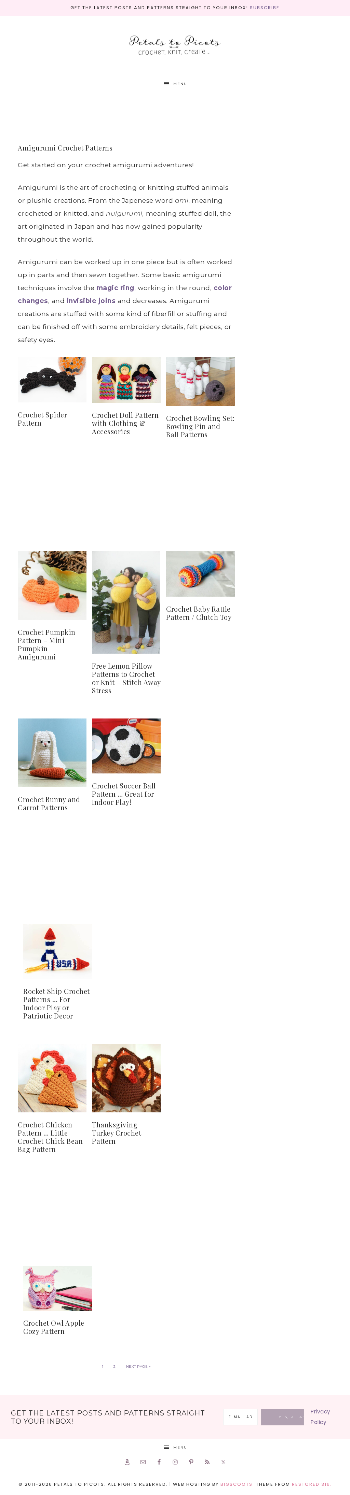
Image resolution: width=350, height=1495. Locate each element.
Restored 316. (312, 1484)
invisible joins (90, 301)
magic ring (115, 288)
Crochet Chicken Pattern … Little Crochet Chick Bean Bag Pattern (50, 1137)
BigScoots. (237, 1484)
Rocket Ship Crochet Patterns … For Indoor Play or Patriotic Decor (56, 1003)
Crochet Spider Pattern (42, 418)
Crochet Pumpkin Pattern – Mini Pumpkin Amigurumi (47, 644)
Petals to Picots (175, 45)
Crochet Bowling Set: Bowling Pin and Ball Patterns (200, 426)
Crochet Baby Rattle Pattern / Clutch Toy (198, 613)
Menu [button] (180, 84)
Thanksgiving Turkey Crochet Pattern (116, 1132)
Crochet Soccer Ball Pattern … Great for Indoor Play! (124, 794)
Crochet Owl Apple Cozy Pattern (53, 1327)
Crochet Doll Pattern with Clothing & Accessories (125, 423)
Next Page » (138, 1366)
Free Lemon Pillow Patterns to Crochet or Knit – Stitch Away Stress (126, 678)
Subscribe (265, 7)
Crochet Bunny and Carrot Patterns (49, 803)
